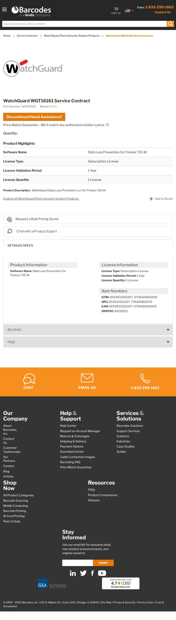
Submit (103, 562)
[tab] (88, 243)
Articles (8, 476)
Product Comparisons (102, 495)
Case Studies (126, 446)
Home (7, 35)
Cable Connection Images (77, 457)
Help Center (68, 425)
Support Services (128, 431)
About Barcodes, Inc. (10, 429)
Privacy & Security (124, 602)
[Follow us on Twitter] (83, 575)
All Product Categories (18, 495)
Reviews (14, 330)
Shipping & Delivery (73, 441)
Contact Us (163, 12)
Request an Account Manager (80, 431)
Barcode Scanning (15, 500)
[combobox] (88, 24)
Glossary (94, 500)
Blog (6, 471)
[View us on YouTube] (102, 575)
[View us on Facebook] (92, 575)
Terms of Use (145, 602)
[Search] (170, 24)
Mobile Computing (15, 505)
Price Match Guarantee (75, 467)
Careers (8, 466)
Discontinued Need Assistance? (34, 117)
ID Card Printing (14, 516)
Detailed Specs (20, 245)
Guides (121, 451)
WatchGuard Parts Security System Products (72, 35)
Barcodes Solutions (130, 425)
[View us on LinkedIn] (73, 575)
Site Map (106, 602)
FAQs (11, 342)
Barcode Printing (14, 511)
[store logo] (31, 11)
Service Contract (27, 35)
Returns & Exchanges (74, 436)
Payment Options (71, 446)
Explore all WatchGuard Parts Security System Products (41, 198)
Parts (53, 106)
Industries (123, 441)
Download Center (72, 451)
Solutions (123, 436)
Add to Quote (164, 198)
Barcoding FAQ (70, 462)
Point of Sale (11, 521)
